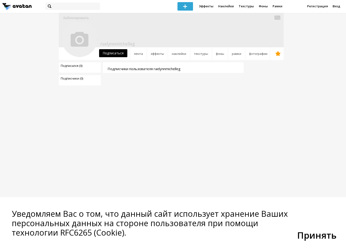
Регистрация (317, 6)
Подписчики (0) (72, 78)
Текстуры (246, 6)
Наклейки (226, 6)
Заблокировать (76, 17)
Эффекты (206, 6)
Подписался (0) (71, 66)
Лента (138, 54)
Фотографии (258, 54)
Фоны (263, 6)
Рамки (277, 6)
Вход (336, 6)
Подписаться (113, 53)
